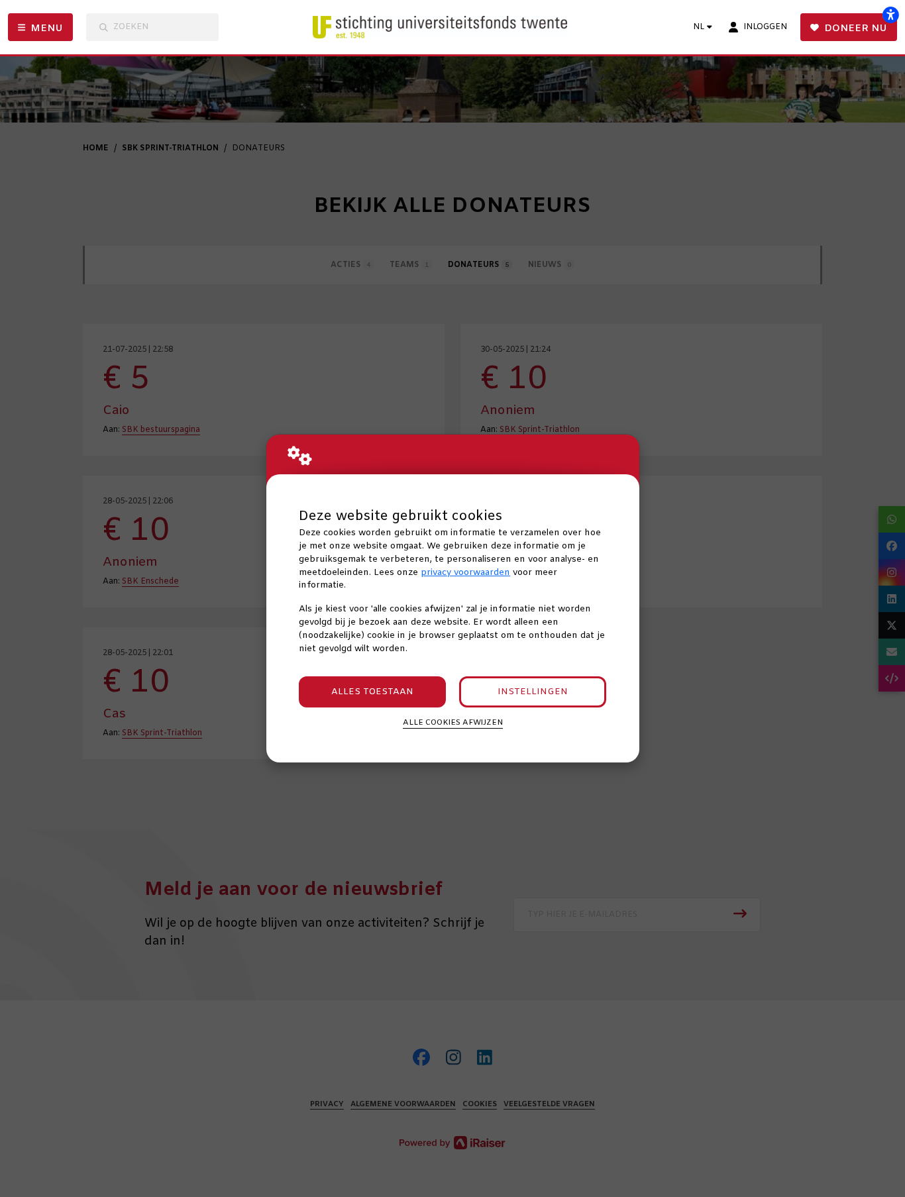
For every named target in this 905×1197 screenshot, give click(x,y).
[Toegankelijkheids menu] (890, 15)
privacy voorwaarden (465, 572)
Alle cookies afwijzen (453, 722)
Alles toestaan (372, 692)
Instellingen (533, 692)
